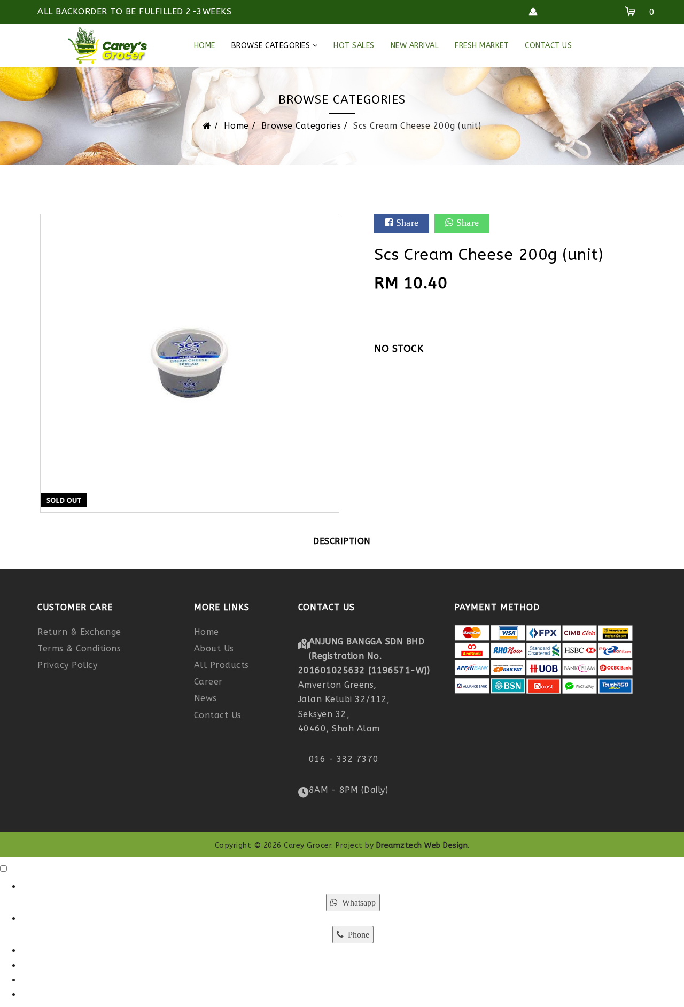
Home (204, 45)
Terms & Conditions (79, 648)
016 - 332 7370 (344, 759)
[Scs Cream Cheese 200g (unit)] (190, 363)
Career (208, 681)
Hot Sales (354, 45)
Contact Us (548, 45)
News (205, 698)
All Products (221, 665)
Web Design (446, 845)
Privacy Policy (67, 665)
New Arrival (415, 45)
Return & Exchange (79, 632)
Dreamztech (399, 845)
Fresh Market (482, 45)
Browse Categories (270, 45)
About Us (214, 648)
